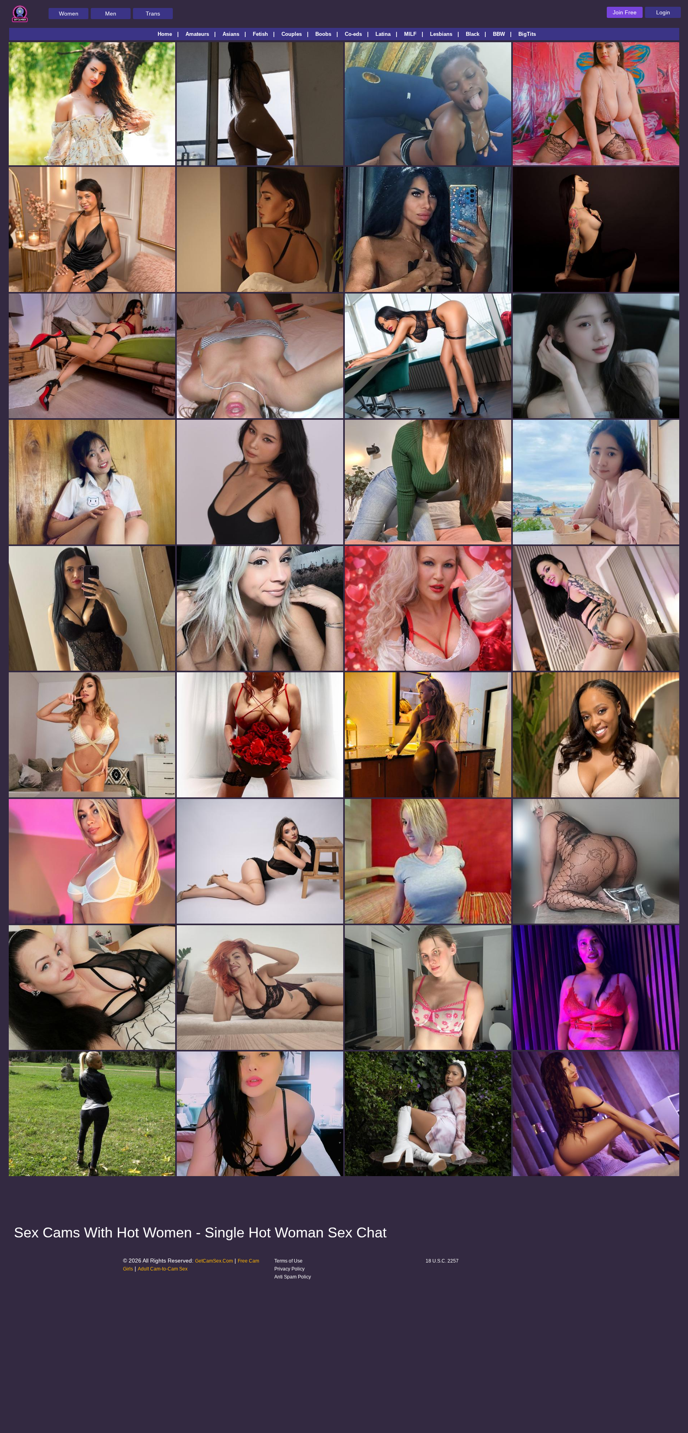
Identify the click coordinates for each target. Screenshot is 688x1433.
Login (663, 12)
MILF (410, 34)
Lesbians (441, 34)
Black (472, 34)
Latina (383, 34)
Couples (291, 34)
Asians (231, 34)
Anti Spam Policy (292, 1277)
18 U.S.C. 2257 (442, 1261)
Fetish (260, 34)
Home (165, 34)
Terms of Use (288, 1261)
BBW (499, 34)
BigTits (527, 34)
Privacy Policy (289, 1269)
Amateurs (197, 34)
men (110, 13)
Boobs (323, 34)
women (68, 13)
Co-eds (353, 34)
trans (153, 13)
